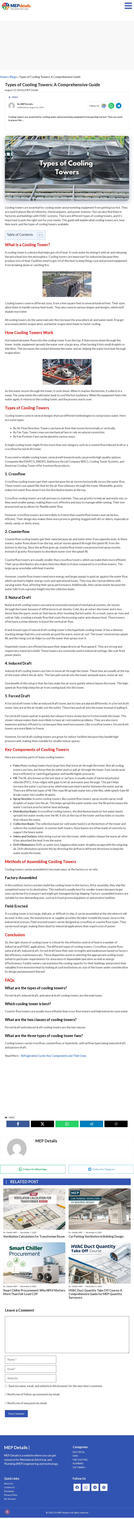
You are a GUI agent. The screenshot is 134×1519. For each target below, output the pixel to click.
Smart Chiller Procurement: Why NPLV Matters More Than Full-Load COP (34, 1292)
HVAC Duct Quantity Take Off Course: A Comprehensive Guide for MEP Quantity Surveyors (95, 1294)
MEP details (63, 1512)
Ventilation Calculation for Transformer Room (34, 1236)
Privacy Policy (10, 1495)
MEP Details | (17, 1447)
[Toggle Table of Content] (38, 235)
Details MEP (12, 1232)
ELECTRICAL (79, 1452)
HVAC (15, 97)
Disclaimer (9, 1491)
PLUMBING (78, 1463)
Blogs (13, 77)
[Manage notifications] (7, 1511)
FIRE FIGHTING (80, 1459)
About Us (8, 1483)
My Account (10, 1499)
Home (4, 77)
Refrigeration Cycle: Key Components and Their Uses (53, 1055)
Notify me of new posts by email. (27, 1403)
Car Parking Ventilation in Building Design (96, 1236)
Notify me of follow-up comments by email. (34, 1394)
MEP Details (26, 104)
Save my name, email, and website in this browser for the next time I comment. (55, 1386)
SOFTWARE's (79, 1467)
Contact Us (9, 1487)
